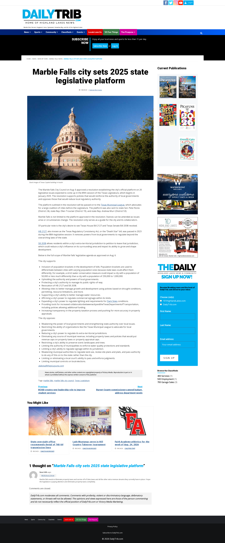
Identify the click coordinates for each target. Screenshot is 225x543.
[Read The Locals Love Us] (168, 115)
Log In (115, 46)
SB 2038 (42, 243)
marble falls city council (64, 380)
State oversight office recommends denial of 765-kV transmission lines (47, 445)
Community (51, 32)
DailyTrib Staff (130, 448)
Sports (37, 32)
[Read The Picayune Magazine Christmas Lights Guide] (187, 148)
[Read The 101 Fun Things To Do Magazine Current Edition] (187, 87)
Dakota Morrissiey (95, 90)
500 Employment (165, 379)
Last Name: (165, 325)
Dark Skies (112, 301)
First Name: (165, 311)
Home (29, 59)
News (26, 32)
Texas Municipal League (112, 204)
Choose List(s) (167, 297)
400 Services (163, 376)
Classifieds (66, 32)
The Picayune (127, 32)
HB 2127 (42, 231)
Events (80, 32)
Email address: (167, 339)
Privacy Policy (112, 526)
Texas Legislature (82, 380)
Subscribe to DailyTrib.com (113, 533)
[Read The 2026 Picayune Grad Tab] (187, 117)
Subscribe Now (100, 46)
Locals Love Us (95, 32)
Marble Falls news (55, 59)
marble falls (48, 380)
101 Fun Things (111, 32)
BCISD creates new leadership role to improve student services (61, 389)
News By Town (43, 59)
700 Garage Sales (165, 382)
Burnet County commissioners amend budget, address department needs (119, 389)
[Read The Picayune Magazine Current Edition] (168, 87)
